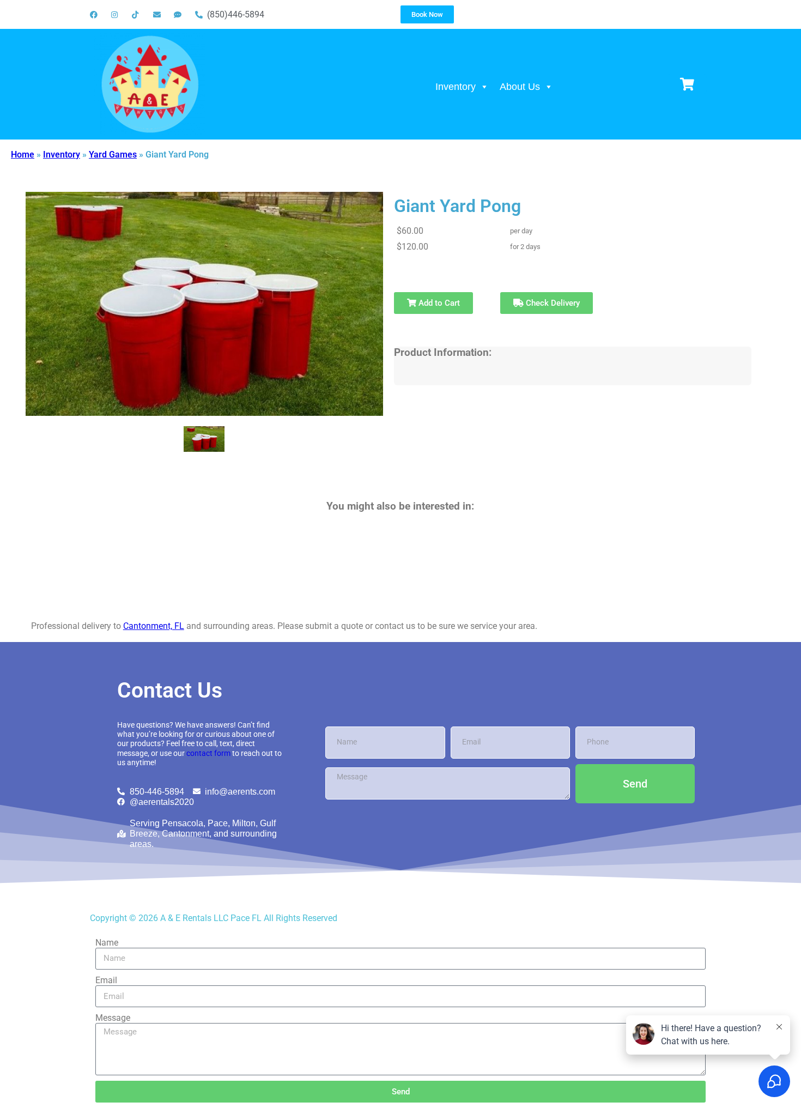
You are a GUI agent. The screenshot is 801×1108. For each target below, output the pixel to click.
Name (106, 942)
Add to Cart (438, 303)
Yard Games (113, 154)
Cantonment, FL (153, 626)
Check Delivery (552, 303)
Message (112, 1018)
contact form (208, 753)
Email (106, 980)
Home (22, 154)
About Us (520, 86)
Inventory (455, 86)
